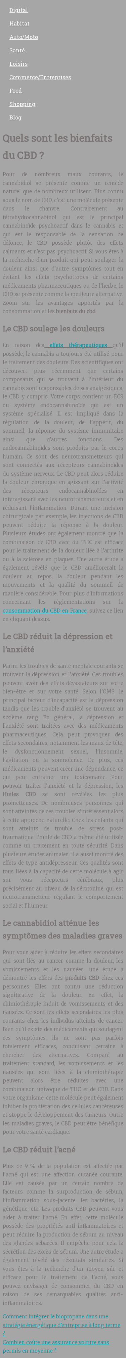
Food (15, 90)
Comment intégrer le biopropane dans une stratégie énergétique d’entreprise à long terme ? (61, 1325)
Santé (17, 50)
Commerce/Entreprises (40, 77)
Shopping (22, 103)
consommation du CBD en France (45, 611)
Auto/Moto (23, 36)
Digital (18, 9)
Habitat (19, 23)
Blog (15, 117)
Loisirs (18, 63)
